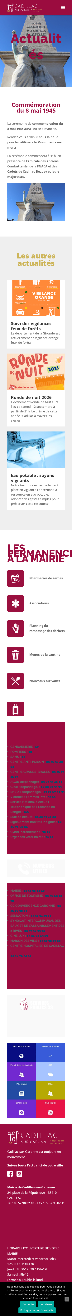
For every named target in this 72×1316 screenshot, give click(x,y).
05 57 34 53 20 (41, 916)
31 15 (49, 837)
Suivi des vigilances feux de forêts (31, 325)
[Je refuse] (67, 1299)
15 (23, 757)
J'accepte (28, 1304)
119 (26, 812)
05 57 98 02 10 (34, 891)
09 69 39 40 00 (51, 782)
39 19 (51, 797)
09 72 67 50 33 (54, 792)
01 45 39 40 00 (45, 817)
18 (30, 752)
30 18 (46, 832)
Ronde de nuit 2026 (31, 397)
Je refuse (46, 1304)
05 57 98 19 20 (50, 941)
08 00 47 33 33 (51, 787)
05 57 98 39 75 (34, 931)
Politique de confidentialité (37, 1310)
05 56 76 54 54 (20, 956)
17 (37, 747)
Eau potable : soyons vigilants (32, 477)
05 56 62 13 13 (37, 936)
